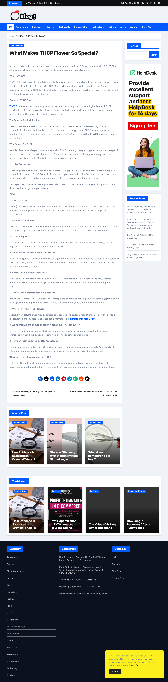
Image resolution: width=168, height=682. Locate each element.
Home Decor (13, 633)
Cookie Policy (135, 665)
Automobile (22, 27)
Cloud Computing (15, 571)
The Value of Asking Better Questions (102, 526)
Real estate (64, 27)
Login (123, 27)
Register (134, 27)
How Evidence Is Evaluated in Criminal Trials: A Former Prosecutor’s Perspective (26, 459)
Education (12, 592)
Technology (97, 27)
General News (17, 45)
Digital (10, 585)
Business (36, 27)
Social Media (13, 661)
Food (9, 605)
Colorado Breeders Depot (81, 318)
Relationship (81, 27)
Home (11, 36)
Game (10, 612)
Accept (115, 671)
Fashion (112, 27)
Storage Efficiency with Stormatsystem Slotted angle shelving (64, 457)
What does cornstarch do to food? (99, 456)
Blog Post (147, 27)
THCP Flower (16, 106)
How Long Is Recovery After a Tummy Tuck (138, 524)
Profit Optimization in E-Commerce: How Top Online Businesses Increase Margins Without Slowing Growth (141, 223)
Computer (12, 578)
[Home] (10, 27)
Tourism (11, 675)
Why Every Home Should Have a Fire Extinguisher (142, 256)
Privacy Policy (119, 578)
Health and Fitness (136, 491)
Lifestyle (50, 27)
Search (134, 46)
